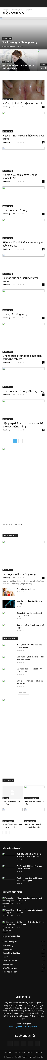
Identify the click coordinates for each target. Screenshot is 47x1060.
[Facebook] (10, 1043)
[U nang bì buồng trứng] (23, 300)
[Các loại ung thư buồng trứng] (23, 33)
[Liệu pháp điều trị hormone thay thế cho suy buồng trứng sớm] (23, 410)
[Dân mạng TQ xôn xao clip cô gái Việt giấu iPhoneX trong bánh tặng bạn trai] (9, 660)
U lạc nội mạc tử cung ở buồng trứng (23, 391)
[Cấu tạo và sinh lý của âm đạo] (13, 792)
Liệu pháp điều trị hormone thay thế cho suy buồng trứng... (23, 425)
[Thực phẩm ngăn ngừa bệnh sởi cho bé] (9, 914)
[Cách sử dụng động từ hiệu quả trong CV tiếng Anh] (9, 881)
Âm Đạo (5, 798)
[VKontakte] (30, 1043)
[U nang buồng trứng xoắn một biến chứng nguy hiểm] (23, 338)
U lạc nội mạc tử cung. (15, 210)
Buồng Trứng (7, 38)
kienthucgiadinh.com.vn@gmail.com (23, 1026)
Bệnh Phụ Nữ (16, 10)
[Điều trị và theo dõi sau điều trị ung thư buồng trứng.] (19, 63)
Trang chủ (6, 10)
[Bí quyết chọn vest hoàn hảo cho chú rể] (13, 815)
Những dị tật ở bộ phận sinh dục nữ (23, 103)
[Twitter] (16, 1043)
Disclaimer (8, 1052)
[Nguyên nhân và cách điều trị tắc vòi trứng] (23, 122)
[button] (43, 3)
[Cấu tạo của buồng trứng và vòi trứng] (23, 264)
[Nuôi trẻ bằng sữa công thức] (34, 792)
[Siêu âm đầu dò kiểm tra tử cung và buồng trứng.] (23, 229)
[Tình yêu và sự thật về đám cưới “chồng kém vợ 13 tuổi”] (9, 648)
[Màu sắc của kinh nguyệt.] (9, 592)
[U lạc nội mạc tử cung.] (23, 196)
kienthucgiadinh (8, 46)
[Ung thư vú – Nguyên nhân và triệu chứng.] (9, 604)
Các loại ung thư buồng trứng (19, 574)
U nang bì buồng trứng (15, 314)
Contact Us (38, 1052)
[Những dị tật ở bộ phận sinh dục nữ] (23, 90)
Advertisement (27, 1052)
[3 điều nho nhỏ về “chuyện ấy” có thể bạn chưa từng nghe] (9, 927)
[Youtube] (37, 1043)
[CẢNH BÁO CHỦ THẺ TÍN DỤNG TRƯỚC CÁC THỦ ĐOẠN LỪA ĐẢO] (9, 857)
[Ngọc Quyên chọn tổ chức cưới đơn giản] (34, 815)
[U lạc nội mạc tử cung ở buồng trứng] (23, 377)
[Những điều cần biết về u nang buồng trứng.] (23, 159)
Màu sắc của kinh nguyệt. (27, 589)
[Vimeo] (23, 1043)
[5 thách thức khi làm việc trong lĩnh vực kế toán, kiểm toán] (9, 869)
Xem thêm (22, 693)
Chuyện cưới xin (8, 821)
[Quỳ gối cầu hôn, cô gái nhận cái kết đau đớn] (9, 684)
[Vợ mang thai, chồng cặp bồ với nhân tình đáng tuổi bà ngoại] (9, 672)
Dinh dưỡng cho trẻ (31, 798)
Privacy (17, 1052)
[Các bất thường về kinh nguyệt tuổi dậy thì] (9, 628)
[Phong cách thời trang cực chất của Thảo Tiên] (9, 902)
